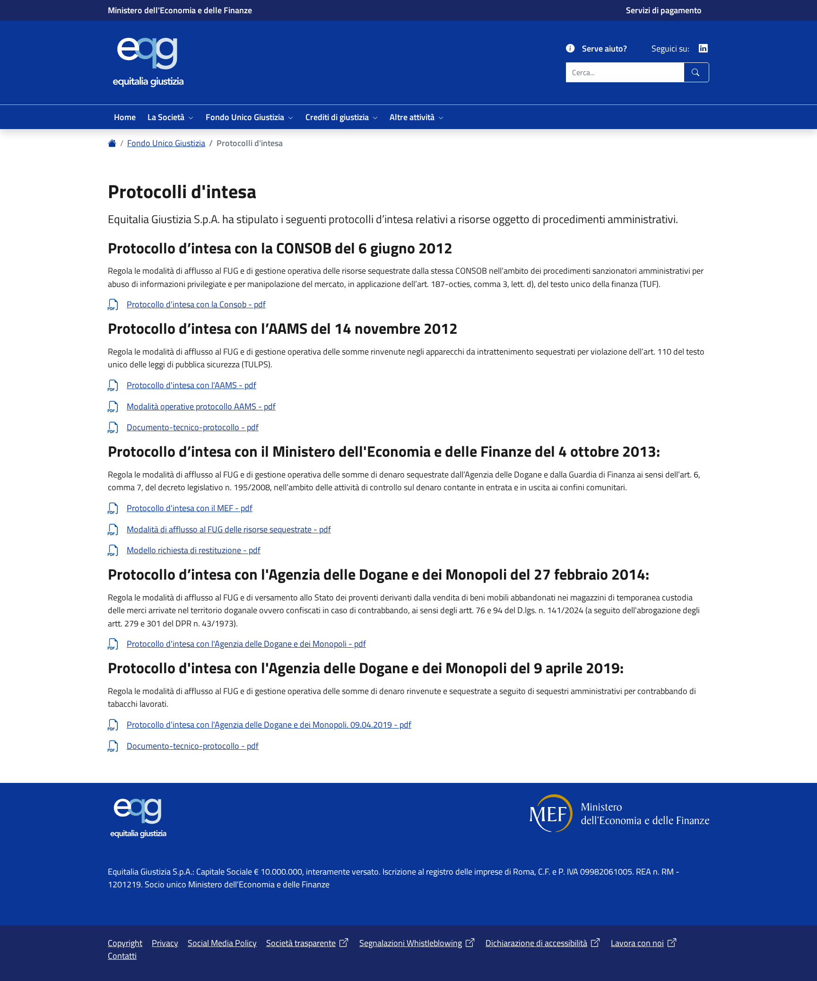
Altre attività (412, 116)
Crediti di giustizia (337, 116)
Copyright (125, 942)
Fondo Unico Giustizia (245, 116)
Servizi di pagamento (664, 10)
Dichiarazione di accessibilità (536, 942)
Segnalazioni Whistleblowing (410, 942)
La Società (166, 116)
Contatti (122, 955)
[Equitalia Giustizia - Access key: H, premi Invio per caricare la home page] (147, 61)
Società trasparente (301, 942)
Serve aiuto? (604, 48)
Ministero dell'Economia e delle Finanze (180, 10)
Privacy (165, 942)
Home (125, 116)
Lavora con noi (637, 942)
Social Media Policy (222, 942)
